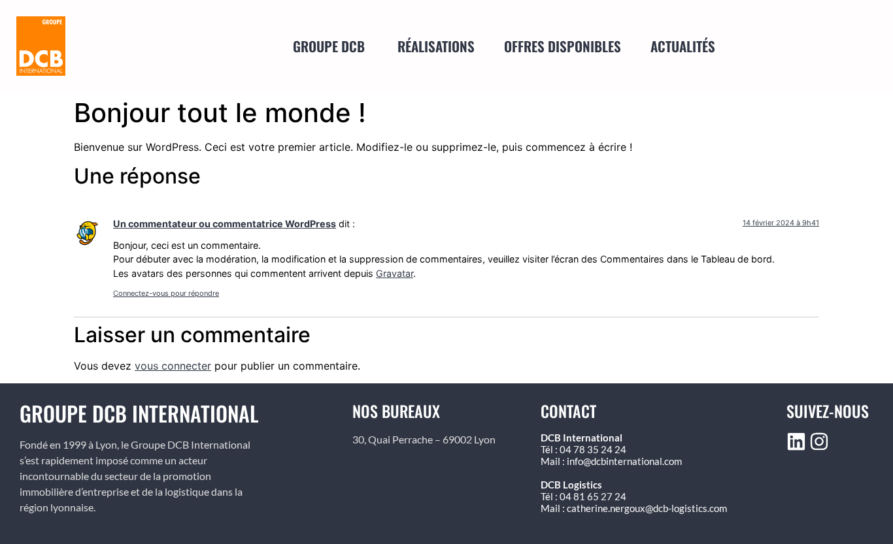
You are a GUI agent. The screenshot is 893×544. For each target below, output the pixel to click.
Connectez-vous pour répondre (166, 293)
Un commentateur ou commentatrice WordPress (224, 223)
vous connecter (173, 365)
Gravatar (394, 273)
